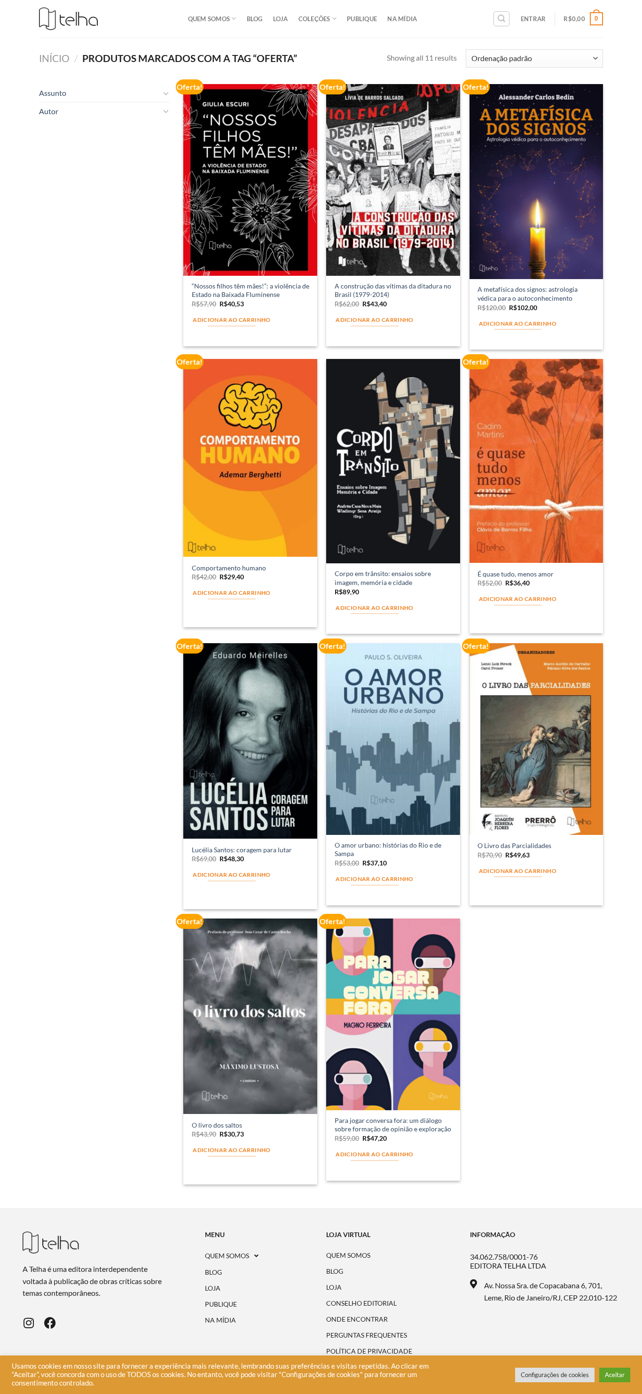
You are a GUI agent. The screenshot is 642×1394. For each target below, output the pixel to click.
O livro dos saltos (217, 1125)
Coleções (314, 19)
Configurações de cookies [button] (555, 1374)
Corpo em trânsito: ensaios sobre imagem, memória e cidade (383, 577)
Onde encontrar (357, 1319)
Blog (255, 19)
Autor (48, 111)
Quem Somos (209, 19)
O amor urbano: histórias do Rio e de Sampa (388, 849)
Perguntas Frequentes (366, 1335)
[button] (266, 1256)
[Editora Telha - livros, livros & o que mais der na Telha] (68, 19)
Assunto (52, 92)
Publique (362, 19)
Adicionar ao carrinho (231, 320)
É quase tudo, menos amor (516, 574)
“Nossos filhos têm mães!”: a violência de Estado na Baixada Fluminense (250, 290)
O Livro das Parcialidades (514, 845)
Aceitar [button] (615, 1374)
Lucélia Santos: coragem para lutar (242, 850)
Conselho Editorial (361, 1303)
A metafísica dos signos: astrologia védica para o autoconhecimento (528, 293)
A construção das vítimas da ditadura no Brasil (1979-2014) (393, 290)
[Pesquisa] (501, 18)
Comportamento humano (229, 568)
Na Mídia (402, 19)
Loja (280, 19)
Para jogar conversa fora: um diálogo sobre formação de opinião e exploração (393, 1124)
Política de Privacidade (369, 1351)
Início (54, 58)
